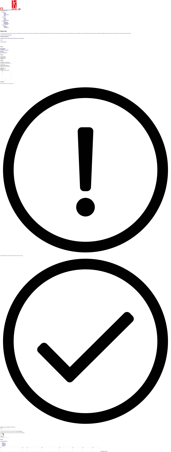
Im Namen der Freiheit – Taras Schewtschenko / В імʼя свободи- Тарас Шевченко (12, 38)
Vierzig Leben (4, 41)
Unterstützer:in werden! (104, 451)
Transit (1, 41)
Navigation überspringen (3, 10)
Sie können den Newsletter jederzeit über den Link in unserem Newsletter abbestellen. (12, 432)
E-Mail (1, 427)
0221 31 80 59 (2, 49)
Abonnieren (2, 436)
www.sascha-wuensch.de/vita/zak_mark (6, 34)
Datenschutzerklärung (19, 431)
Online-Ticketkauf (2, 48)
